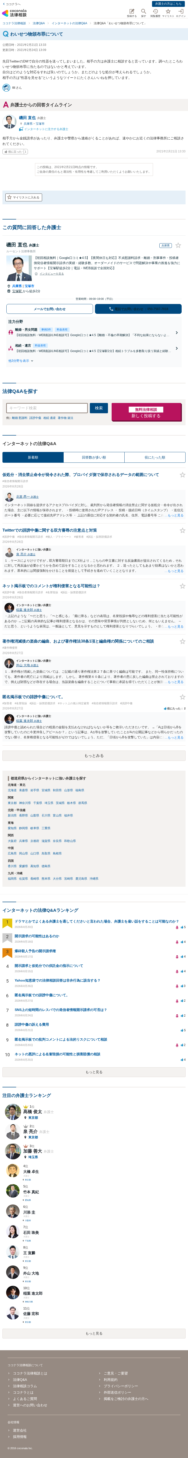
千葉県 (37, 803)
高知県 (34, 866)
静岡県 (23, 828)
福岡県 (12, 878)
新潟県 (12, 815)
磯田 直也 (32, 118)
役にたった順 (155, 457)
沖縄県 (94, 878)
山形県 (68, 790)
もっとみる (94, 755)
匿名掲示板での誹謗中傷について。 (42, 995)
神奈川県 (25, 803)
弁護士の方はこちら (168, 3)
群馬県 (82, 803)
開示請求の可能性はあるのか (37, 936)
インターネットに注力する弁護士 (46, 129)
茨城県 (60, 803)
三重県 (46, 828)
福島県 (79, 790)
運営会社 (20, 1430)
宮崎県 (68, 878)
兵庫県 (28, 123)
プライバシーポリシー (121, 1386)
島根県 (57, 853)
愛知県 (12, 828)
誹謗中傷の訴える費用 (32, 1024)
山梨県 (34, 815)
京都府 (34, 841)
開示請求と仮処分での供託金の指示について (49, 966)
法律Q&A (20, 1380)
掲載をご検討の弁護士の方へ (126, 1399)
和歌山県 (70, 841)
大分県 (57, 878)
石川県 (46, 815)
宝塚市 (40, 123)
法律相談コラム (25, 1386)
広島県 (12, 853)
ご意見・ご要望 (116, 1373)
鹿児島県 (81, 878)
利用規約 (111, 1380)
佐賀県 (23, 878)
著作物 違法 (65, 418)
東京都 (12, 803)
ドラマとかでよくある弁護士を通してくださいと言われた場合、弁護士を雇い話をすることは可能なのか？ (97, 921)
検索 (99, 408)
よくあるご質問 (25, 1399)
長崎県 (34, 878)
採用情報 (20, 1437)
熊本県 (46, 878)
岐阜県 (34, 828)
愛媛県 (23, 866)
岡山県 (23, 853)
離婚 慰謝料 (19, 418)
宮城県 (46, 790)
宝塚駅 (17, 291)
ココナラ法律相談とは (30, 1373)
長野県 (23, 815)
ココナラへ (13, 4)
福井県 (68, 815)
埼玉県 (49, 803)
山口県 (34, 853)
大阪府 (12, 841)
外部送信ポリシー (117, 1392)
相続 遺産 (49, 418)
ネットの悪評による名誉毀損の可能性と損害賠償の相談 (57, 1054)
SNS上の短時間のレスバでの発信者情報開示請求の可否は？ (61, 1010)
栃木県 (71, 803)
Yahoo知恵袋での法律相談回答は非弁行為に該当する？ (58, 980)
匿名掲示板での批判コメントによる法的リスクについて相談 (61, 1039)
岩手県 (34, 790)
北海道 (12, 790)
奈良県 (57, 841)
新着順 (33, 457)
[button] (94, 360)
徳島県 (46, 866)
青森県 (23, 790)
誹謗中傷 (35, 418)
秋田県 (57, 790)
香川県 (12, 866)
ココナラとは (23, 1392)
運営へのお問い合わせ (30, 1405)
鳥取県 (46, 853)
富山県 (57, 815)
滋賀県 (46, 841)
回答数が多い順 (94, 457)
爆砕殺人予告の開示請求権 (35, 951)
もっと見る (94, 1072)
